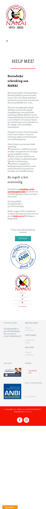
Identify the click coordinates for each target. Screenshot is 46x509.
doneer (28, 352)
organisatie (30, 340)
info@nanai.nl (19, 216)
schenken (29, 354)
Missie (28, 327)
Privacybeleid (30, 396)
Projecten (29, 330)
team (28, 342)
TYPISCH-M (28, 412)
